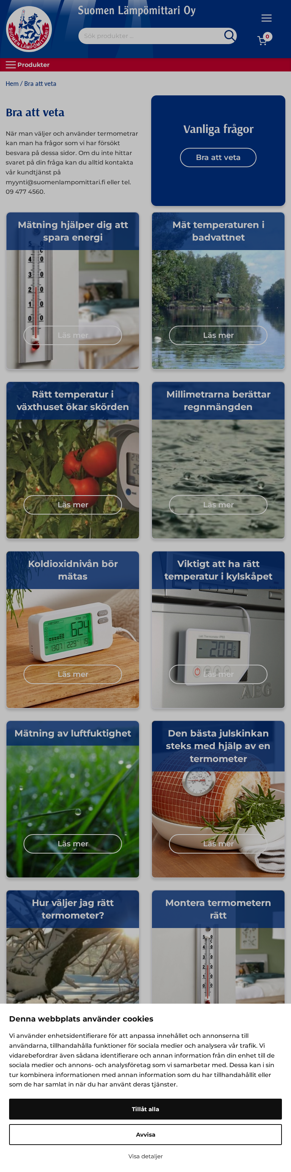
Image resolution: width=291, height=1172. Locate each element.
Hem (12, 84)
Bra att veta (218, 157)
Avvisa (145, 1134)
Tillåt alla (145, 1109)
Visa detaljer (145, 1156)
